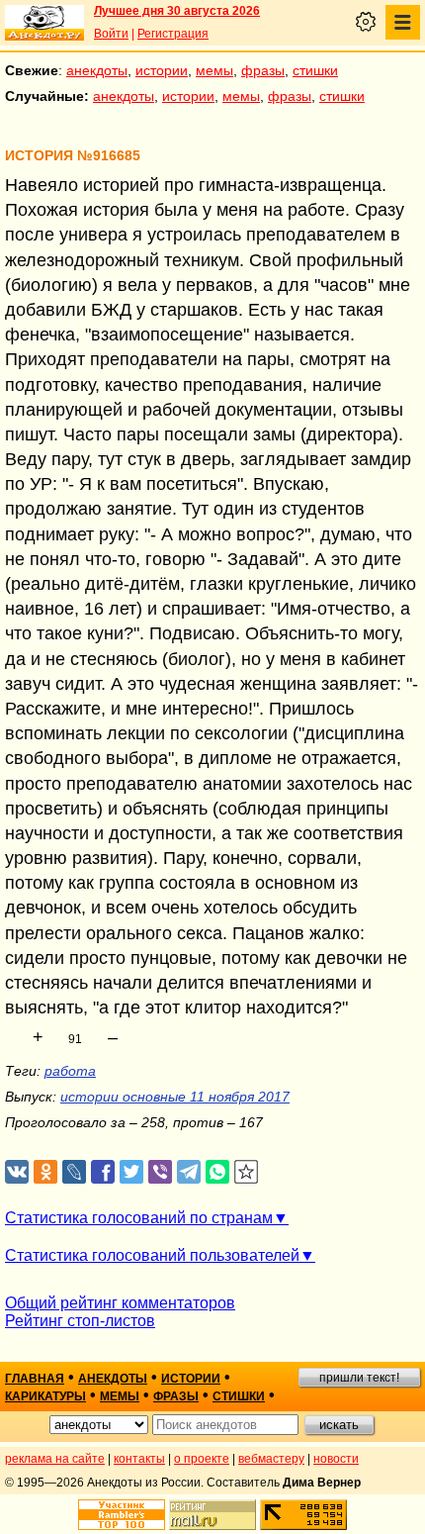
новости (336, 1459)
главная (34, 1379)
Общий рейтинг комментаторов (120, 1302)
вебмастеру (271, 1459)
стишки (315, 70)
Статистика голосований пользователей (152, 1255)
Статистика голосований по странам (139, 1217)
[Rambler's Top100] (121, 1514)
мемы (214, 70)
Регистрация (173, 34)
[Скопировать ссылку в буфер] (246, 1172)
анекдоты (97, 70)
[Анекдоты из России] (44, 23)
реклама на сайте (55, 1459)
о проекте (201, 1459)
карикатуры (45, 1396)
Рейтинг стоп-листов (80, 1320)
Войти (111, 34)
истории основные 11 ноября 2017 (175, 1096)
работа (70, 1071)
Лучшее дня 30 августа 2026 (177, 11)
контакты (139, 1459)
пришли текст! (359, 1378)
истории (161, 70)
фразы (263, 70)
